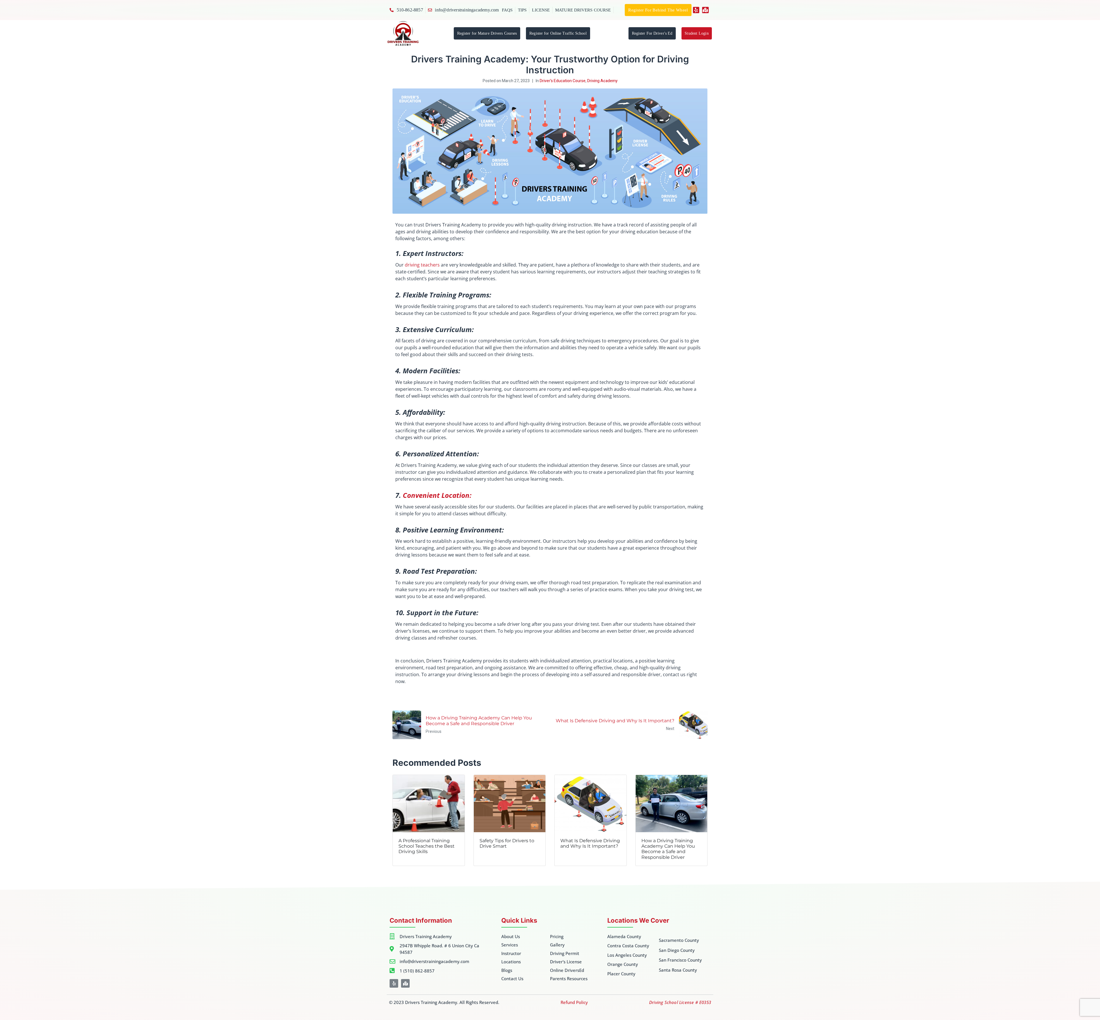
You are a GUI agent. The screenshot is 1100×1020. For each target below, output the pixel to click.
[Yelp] (696, 10)
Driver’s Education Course (563, 81)
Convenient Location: (437, 495)
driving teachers (422, 265)
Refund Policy (574, 1002)
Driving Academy (602, 81)
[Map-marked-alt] (705, 10)
